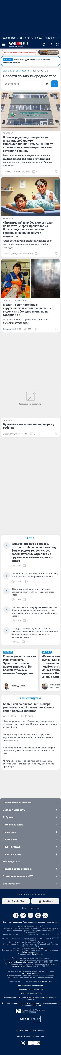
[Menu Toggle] (3, 45)
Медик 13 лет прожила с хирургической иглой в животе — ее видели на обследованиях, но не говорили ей (28, 310)
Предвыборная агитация (17, 868)
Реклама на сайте (13, 824)
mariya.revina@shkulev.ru (21, 966)
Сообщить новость (14, 809)
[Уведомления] (50, 45)
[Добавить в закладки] (56, 171)
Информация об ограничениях (30, 985)
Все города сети (12, 883)
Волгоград (8, 71)
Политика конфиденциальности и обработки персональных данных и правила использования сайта (30, 1004)
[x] (45, 915)
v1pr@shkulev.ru (46, 981)
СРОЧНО (8, 60)
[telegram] (16, 915)
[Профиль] (57, 45)
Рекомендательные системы (30, 993)
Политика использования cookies (30, 989)
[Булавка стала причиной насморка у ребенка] (30, 398)
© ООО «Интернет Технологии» (30, 1036)
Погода (39, 38)
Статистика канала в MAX (18, 876)
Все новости (22, 71)
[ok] (30, 915)
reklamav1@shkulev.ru (30, 973)
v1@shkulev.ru (43, 948)
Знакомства (26, 38)
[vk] (23, 915)
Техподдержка (11, 861)
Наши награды (11, 846)
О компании (10, 839)
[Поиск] (44, 45)
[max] (38, 915)
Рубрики (8, 817)
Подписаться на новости (17, 802)
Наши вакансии (12, 854)
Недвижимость (10, 38)
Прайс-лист (9, 832)
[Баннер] (48, 52)
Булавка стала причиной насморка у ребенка (28, 426)
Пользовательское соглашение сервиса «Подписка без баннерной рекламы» (30, 998)
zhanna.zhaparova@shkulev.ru (21, 962)
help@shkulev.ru (36, 954)
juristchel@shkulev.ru (30, 952)
